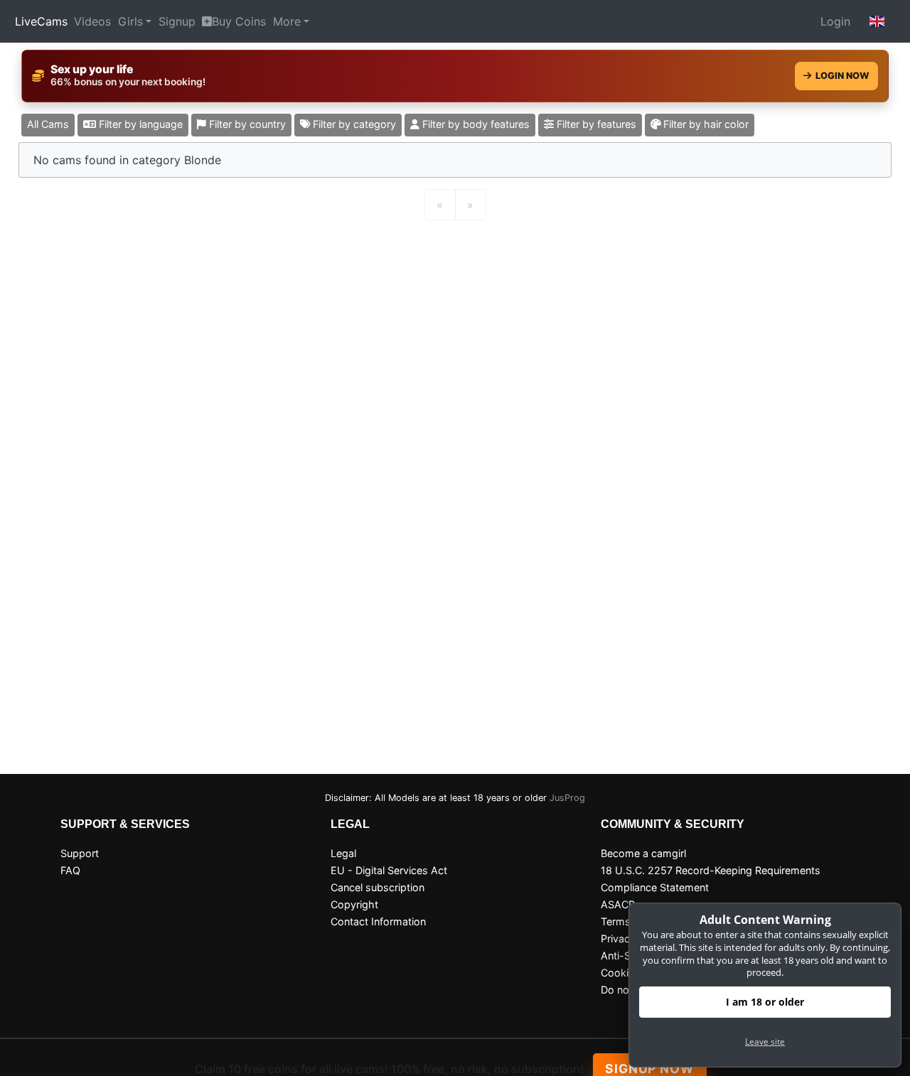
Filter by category (353, 124)
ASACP (618, 904)
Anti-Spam (626, 955)
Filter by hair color (704, 124)
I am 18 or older (765, 1001)
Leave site (765, 1041)
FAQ (70, 870)
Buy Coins (239, 21)
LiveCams (41, 21)
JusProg (567, 797)
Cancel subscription (377, 887)
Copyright (354, 904)
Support (79, 853)
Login (835, 21)
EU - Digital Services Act (389, 870)
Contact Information (378, 921)
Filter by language (139, 124)
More (287, 21)
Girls (130, 21)
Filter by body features (474, 124)
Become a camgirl (643, 853)
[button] (877, 21)
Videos (92, 21)
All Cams (48, 124)
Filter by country (246, 124)
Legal (343, 853)
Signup (177, 21)
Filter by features (595, 124)
